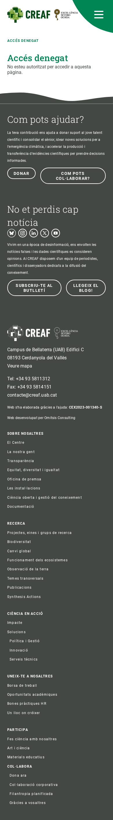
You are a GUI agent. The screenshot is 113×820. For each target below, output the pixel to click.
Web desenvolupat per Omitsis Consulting (41, 418)
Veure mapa (19, 366)
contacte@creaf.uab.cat (32, 395)
